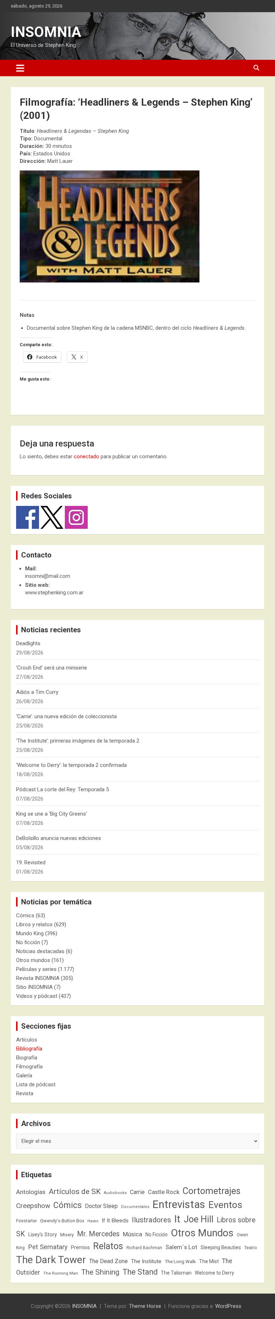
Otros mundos (33, 960)
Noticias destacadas (40, 951)
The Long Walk (180, 1261)
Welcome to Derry (214, 1273)
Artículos (26, 1040)
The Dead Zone (108, 1261)
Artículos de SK (75, 1191)
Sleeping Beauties (221, 1247)
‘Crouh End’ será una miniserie (51, 668)
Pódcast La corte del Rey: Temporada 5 (62, 789)
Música (132, 1234)
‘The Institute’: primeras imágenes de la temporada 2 (77, 741)
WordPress (228, 1306)
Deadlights (28, 643)
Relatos (108, 1246)
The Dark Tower (51, 1260)
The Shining (100, 1272)
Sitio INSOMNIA (34, 987)
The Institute (146, 1261)
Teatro (250, 1247)
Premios (80, 1247)
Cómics (25, 915)
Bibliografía (29, 1048)
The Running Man (60, 1273)
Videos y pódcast (36, 996)
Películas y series (36, 969)
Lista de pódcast (36, 1084)
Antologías (30, 1191)
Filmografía (29, 1066)
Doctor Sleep (101, 1206)
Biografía (26, 1057)
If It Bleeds (115, 1220)
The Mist (209, 1261)
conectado (86, 456)
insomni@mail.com (47, 576)
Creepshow (33, 1206)
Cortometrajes (212, 1191)
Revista (24, 1093)
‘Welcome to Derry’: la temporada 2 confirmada (71, 765)
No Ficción (156, 1234)
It (177, 1219)
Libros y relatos (34, 924)
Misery (67, 1234)
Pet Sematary (48, 1247)
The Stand (140, 1271)
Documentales (135, 1206)
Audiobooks (115, 1192)
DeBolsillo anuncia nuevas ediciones (58, 838)
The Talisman (176, 1273)
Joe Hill (198, 1219)
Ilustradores (151, 1220)
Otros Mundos (202, 1233)
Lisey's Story (42, 1234)
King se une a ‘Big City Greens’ (51, 814)
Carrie (137, 1192)
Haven (92, 1221)
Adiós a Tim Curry (37, 692)
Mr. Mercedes (98, 1234)
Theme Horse (145, 1306)
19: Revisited (30, 862)
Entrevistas (179, 1204)
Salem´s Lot (181, 1247)
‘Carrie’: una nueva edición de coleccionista (66, 716)
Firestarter (26, 1220)
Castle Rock (163, 1191)
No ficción (28, 942)
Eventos (225, 1204)
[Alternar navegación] (20, 68)
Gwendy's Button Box (62, 1220)
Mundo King (30, 933)
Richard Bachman (144, 1247)
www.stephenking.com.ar (54, 592)
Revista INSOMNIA (37, 978)
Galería (24, 1075)
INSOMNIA (46, 32)
